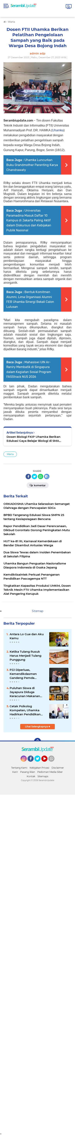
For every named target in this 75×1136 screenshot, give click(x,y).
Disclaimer (58, 767)
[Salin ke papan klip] (46, 476)
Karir (15, 771)
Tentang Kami (19, 767)
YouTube (47, 763)
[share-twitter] (34, 476)
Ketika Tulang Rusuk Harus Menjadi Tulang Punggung (25, 655)
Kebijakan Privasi (39, 767)
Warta (10, 454)
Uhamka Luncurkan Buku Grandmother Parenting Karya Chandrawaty (32, 165)
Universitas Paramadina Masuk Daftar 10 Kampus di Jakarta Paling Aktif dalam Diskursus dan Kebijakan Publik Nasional (28, 220)
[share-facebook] (28, 476)
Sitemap (37, 611)
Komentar (39, 485)
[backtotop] (37, 741)
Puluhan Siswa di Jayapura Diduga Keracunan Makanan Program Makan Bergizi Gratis (27, 692)
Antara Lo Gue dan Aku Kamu (27, 636)
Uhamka (58, 130)
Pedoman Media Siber (50, 771)
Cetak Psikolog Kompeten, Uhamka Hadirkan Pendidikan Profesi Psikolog (25, 710)
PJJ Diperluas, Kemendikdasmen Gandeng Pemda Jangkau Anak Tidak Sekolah (25, 674)
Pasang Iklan (27, 771)
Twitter (39, 763)
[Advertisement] (37, 963)
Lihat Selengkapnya (36, 726)
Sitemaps (43, 776)
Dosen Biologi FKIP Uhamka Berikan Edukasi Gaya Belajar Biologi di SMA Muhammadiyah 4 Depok (33, 439)
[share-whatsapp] (40, 476)
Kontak (31, 776)
